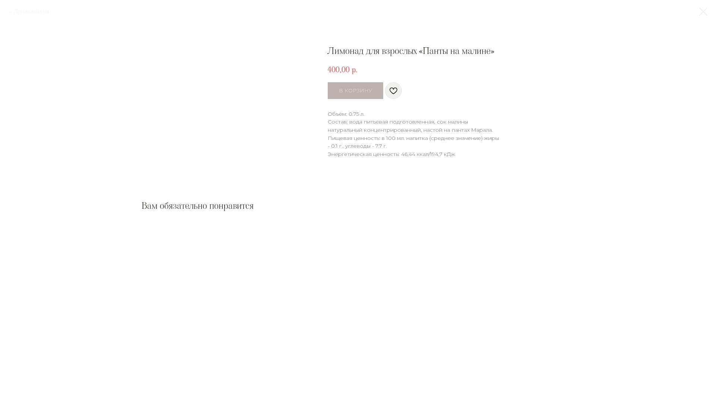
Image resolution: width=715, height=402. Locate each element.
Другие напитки (31, 11)
